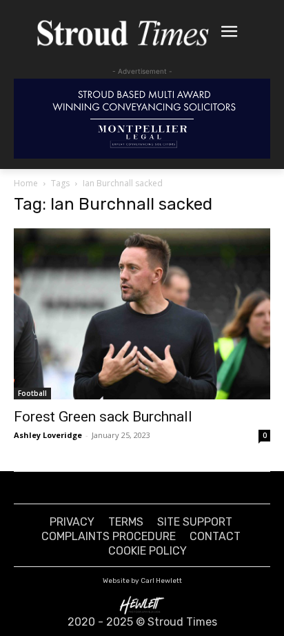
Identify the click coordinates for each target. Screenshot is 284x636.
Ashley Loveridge (48, 435)
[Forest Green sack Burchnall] (142, 313)
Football (32, 393)
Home (26, 183)
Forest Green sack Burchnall (103, 416)
